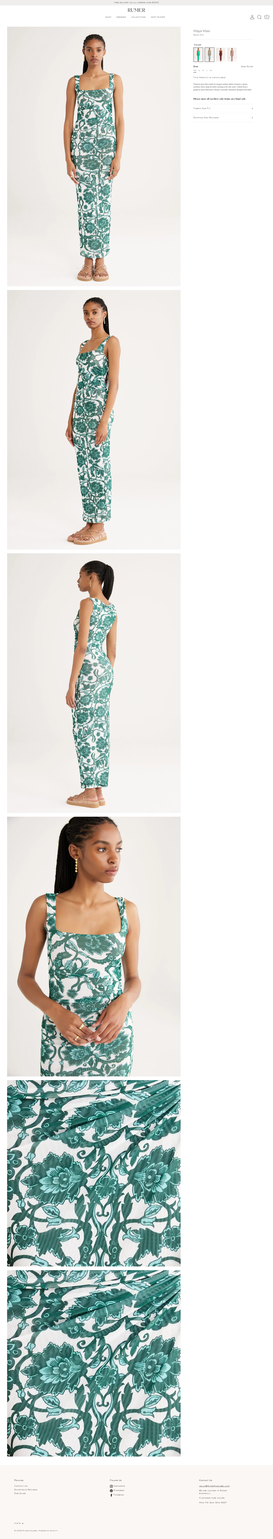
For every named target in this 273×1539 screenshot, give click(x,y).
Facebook (118, 1495)
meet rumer (158, 17)
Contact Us (20, 1486)
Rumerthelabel (29, 1531)
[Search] (259, 17)
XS (194, 71)
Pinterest (118, 1490)
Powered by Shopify (48, 1531)
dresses (121, 17)
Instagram (119, 1486)
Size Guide (247, 67)
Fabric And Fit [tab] (201, 108)
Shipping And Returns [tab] (206, 118)
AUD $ (17, 1523)
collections (138, 17)
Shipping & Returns (25, 1490)
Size (223, 67)
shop (108, 17)
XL (210, 71)
